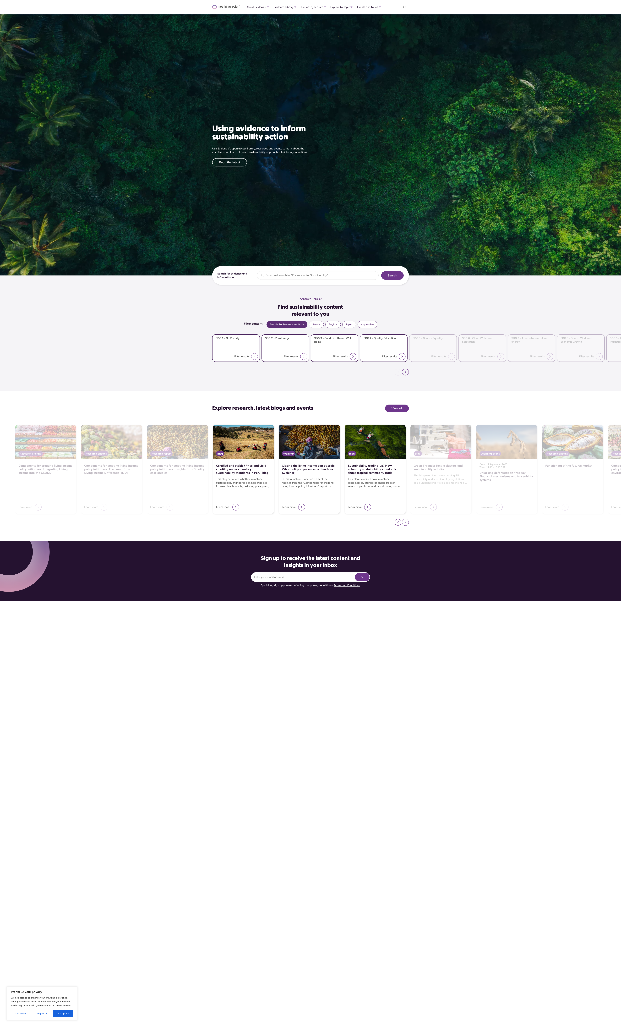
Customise (21, 1013)
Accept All (63, 1013)
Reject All (42, 1013)
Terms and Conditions (347, 585)
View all (397, 408)
